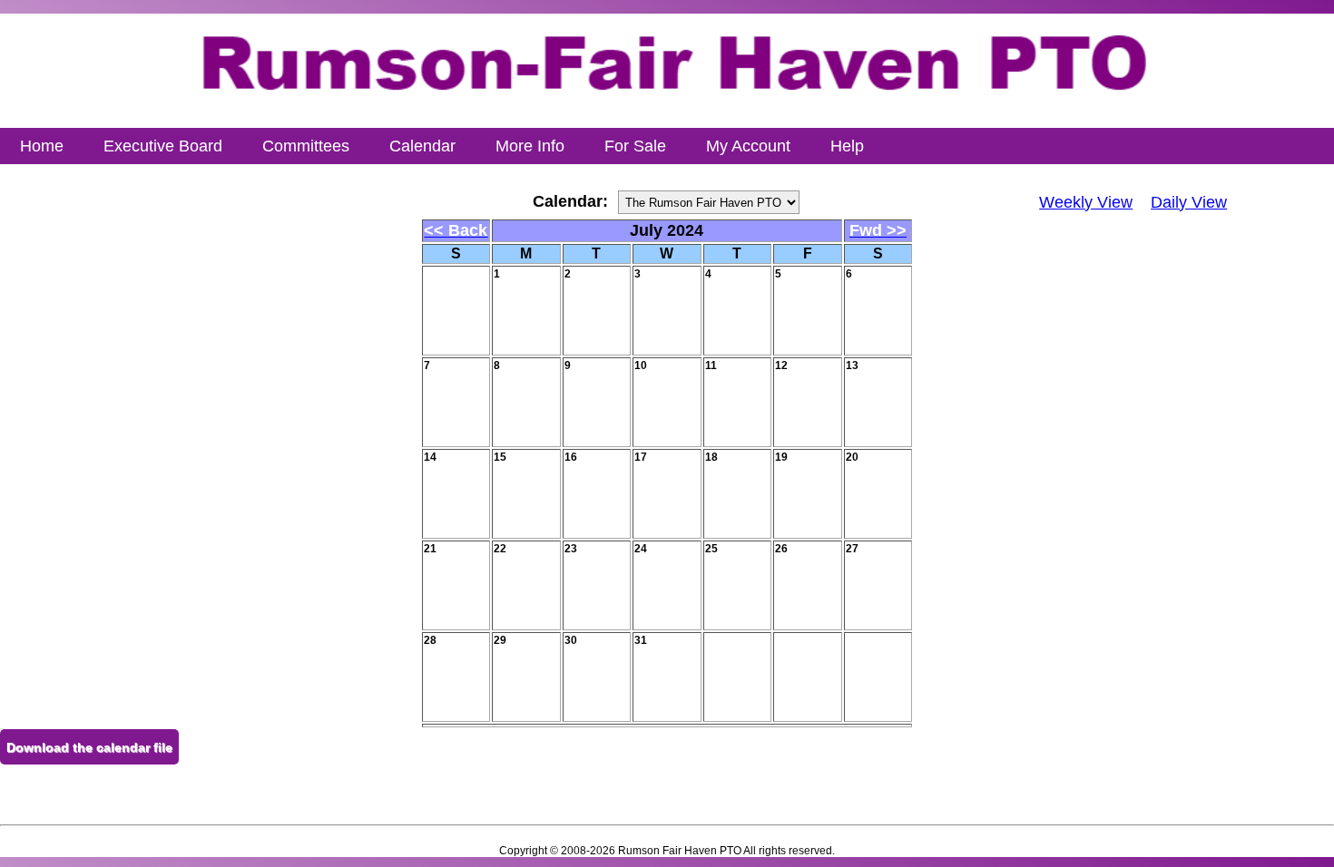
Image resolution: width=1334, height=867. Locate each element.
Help (847, 146)
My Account (748, 146)
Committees (305, 146)
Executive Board (162, 146)
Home (42, 146)
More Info (530, 146)
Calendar (422, 146)
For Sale (635, 146)
